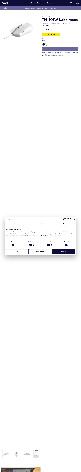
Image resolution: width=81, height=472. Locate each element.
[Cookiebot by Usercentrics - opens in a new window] (64, 219)
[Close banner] (74, 219)
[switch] (31, 245)
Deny (17, 251)
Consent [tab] (16, 223)
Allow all (63, 251)
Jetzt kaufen (51, 34)
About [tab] (64, 223)
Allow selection (40, 251)
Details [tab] (40, 223)
